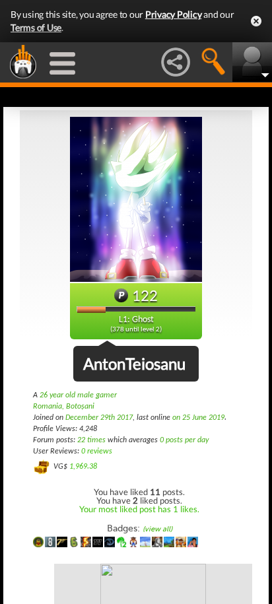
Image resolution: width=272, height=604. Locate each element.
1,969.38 (83, 467)
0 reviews (96, 451)
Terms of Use (36, 27)
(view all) (157, 529)
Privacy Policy (173, 14)
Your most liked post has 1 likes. (139, 509)
